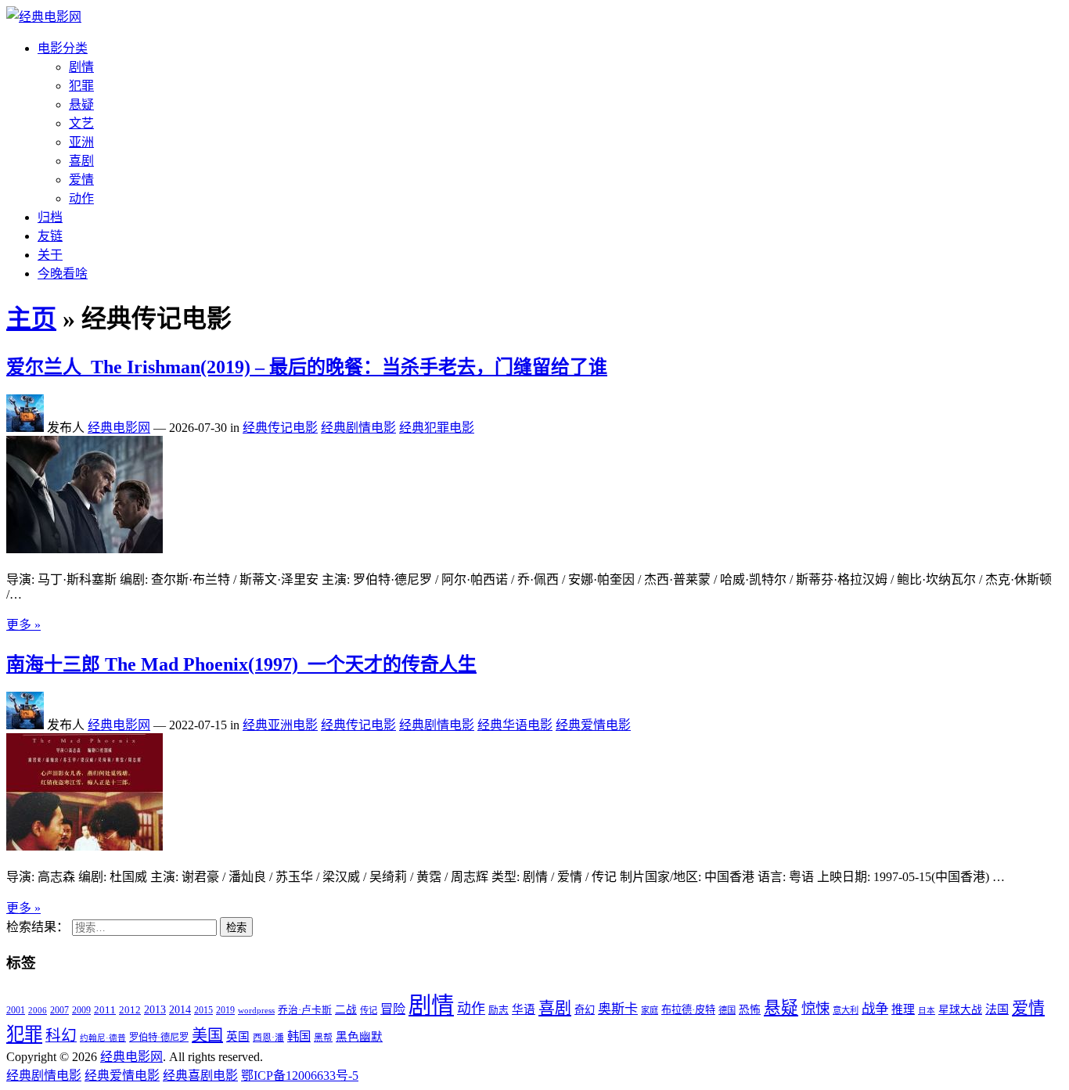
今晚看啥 (63, 273)
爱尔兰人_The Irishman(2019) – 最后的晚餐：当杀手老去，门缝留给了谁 (306, 367)
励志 (498, 1010)
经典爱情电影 (593, 725)
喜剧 (81, 160)
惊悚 (815, 1008)
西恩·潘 (268, 1037)
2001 (15, 1010)
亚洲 (81, 142)
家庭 (649, 1010)
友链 (50, 236)
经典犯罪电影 (436, 427)
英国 (238, 1037)
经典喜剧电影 (200, 1075)
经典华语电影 (514, 725)
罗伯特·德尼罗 (159, 1037)
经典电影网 (119, 427)
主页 (31, 318)
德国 (727, 1010)
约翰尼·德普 (103, 1038)
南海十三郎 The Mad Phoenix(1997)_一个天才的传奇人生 (241, 664)
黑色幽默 (359, 1037)
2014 (180, 1010)
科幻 (61, 1035)
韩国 (299, 1036)
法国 (997, 1009)
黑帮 (323, 1037)
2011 (105, 1010)
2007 (59, 1010)
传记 (368, 1010)
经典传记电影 (280, 427)
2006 (37, 1010)
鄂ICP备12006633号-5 (299, 1075)
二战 (346, 1010)
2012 (130, 1010)
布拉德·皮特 (688, 1010)
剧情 (81, 67)
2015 (203, 1010)
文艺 (81, 123)
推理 (903, 1009)
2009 (81, 1010)
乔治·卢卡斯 (305, 1010)
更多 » (23, 624)
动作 (81, 198)
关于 (50, 254)
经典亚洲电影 (280, 725)
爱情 (81, 179)
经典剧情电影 (358, 427)
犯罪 (81, 85)
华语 (523, 1009)
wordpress (256, 1010)
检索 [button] (236, 928)
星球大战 (960, 1010)
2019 (225, 1010)
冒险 (392, 1009)
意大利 (845, 1010)
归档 (50, 217)
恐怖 (750, 1010)
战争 (875, 1008)
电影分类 (63, 48)
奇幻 (584, 1010)
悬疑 (81, 104)
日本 (926, 1010)
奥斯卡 (618, 1009)
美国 (207, 1035)
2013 (155, 1010)
